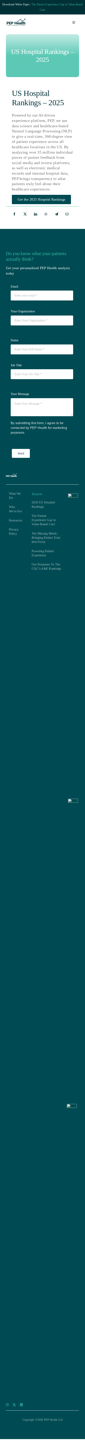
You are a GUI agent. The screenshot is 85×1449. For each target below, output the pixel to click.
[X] (25, 214)
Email (14, 286)
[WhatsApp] (46, 214)
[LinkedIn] (35, 214)
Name (14, 340)
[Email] (67, 214)
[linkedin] (21, 1404)
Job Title (16, 365)
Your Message (20, 394)
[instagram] (7, 1404)
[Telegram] (56, 214)
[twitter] (14, 1404)
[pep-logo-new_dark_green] (16, 20)
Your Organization (23, 311)
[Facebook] (14, 214)
